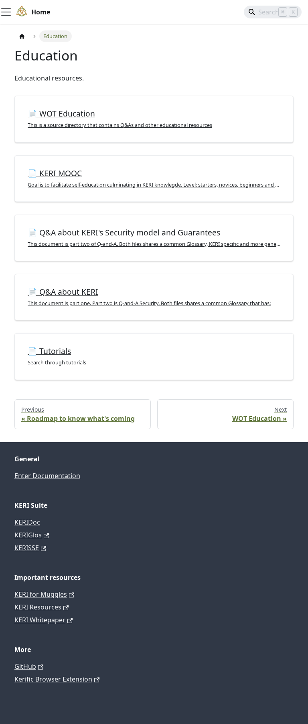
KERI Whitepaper (39, 619)
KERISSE (26, 547)
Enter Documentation (47, 475)
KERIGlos (28, 535)
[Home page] (22, 36)
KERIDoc (27, 522)
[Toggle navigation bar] (6, 12)
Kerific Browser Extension (53, 679)
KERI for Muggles (40, 594)
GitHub (25, 666)
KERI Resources (37, 607)
